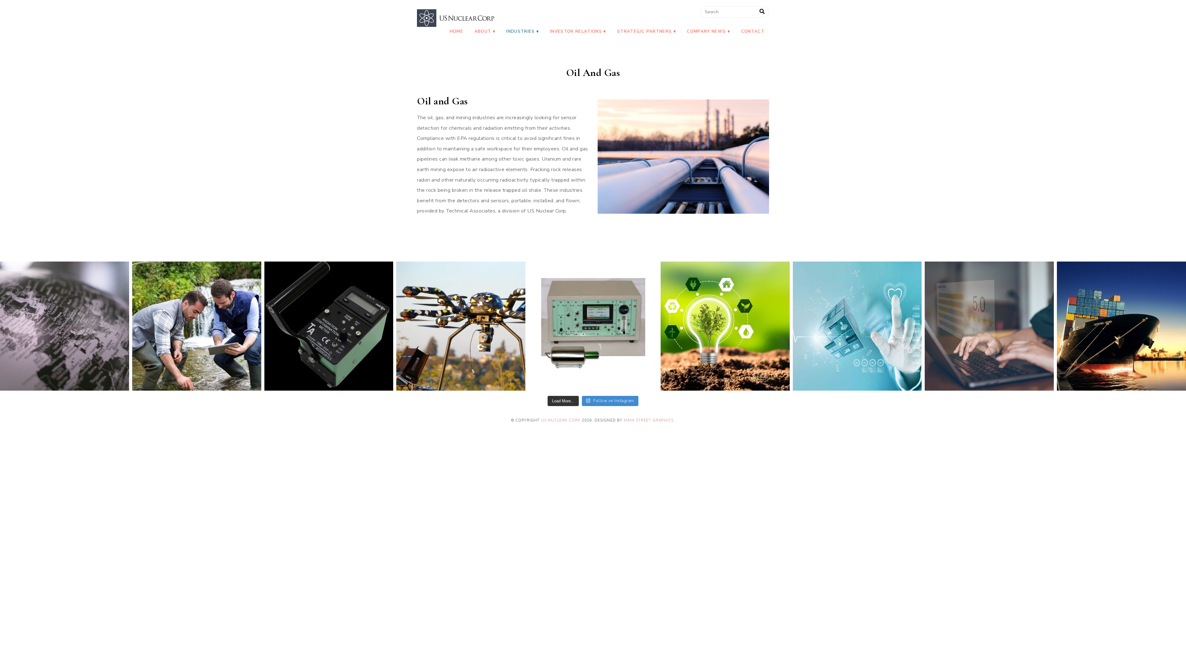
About (482, 31)
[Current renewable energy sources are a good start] (725, 326)
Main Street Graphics (649, 420)
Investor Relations (576, 31)
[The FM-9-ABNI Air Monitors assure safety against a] (593, 326)
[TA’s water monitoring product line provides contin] (196, 326)
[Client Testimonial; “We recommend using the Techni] (989, 326)
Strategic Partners (644, 31)
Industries (520, 31)
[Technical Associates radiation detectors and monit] (64, 326)
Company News (706, 31)
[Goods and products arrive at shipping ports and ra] (1121, 326)
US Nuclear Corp (561, 420)
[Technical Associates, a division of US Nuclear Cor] (460, 326)
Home (456, 31)
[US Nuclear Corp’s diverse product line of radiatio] (328, 326)
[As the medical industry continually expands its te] (857, 326)
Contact (752, 31)
